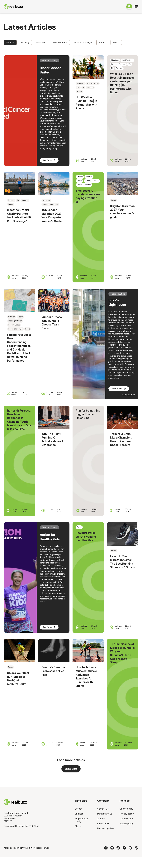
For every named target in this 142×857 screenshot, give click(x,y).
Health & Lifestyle (83, 42)
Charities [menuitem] (79, 813)
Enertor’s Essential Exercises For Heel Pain (53, 671)
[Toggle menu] (136, 6)
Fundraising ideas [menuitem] (105, 828)
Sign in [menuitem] (78, 826)
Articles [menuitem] (101, 818)
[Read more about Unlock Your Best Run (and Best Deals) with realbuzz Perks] (19, 650)
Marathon (41, 42)
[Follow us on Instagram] (124, 848)
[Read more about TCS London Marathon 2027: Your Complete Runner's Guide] (53, 183)
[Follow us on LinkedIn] (112, 848)
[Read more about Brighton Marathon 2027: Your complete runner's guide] (122, 183)
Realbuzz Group (20, 848)
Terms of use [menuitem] (126, 818)
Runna (116, 42)
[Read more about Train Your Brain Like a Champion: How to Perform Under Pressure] (122, 417)
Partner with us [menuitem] (104, 813)
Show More (71, 768)
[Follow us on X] (118, 848)
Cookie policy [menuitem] (126, 808)
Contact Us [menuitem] (103, 808)
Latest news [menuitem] (103, 823)
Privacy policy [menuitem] (127, 813)
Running (25, 42)
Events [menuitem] (78, 808)
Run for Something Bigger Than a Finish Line (88, 414)
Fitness (102, 42)
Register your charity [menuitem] (81, 820)
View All (10, 42)
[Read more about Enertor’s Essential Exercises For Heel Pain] (53, 650)
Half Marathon (60, 42)
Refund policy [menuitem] (126, 823)
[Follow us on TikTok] (136, 848)
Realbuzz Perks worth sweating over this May (86, 536)
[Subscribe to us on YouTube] (130, 848)
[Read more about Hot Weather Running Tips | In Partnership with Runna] (88, 67)
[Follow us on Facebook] (106, 848)
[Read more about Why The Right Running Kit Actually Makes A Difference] (53, 417)
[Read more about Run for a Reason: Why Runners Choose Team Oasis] (53, 300)
